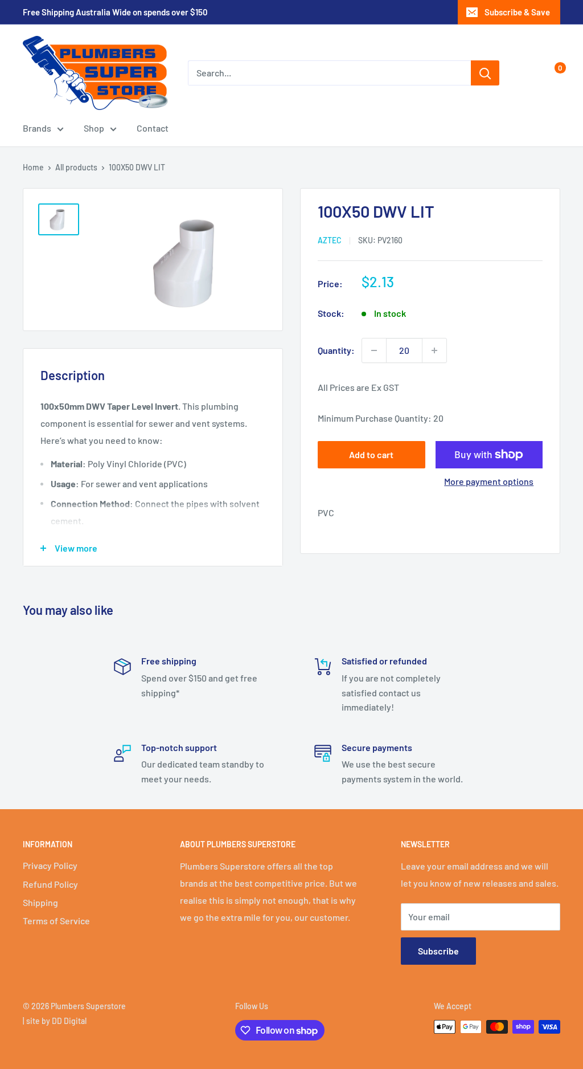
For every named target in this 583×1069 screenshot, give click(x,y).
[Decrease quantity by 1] (374, 350)
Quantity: (336, 350)
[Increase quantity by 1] (434, 350)
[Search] (485, 72)
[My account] (527, 73)
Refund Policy (50, 884)
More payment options (488, 481)
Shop (94, 128)
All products (76, 167)
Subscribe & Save (517, 12)
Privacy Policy (50, 865)
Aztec (330, 240)
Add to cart (371, 454)
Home (33, 167)
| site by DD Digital (55, 1021)
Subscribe (438, 950)
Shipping (40, 902)
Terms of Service (56, 920)
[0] (551, 73)
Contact (153, 128)
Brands (37, 128)
